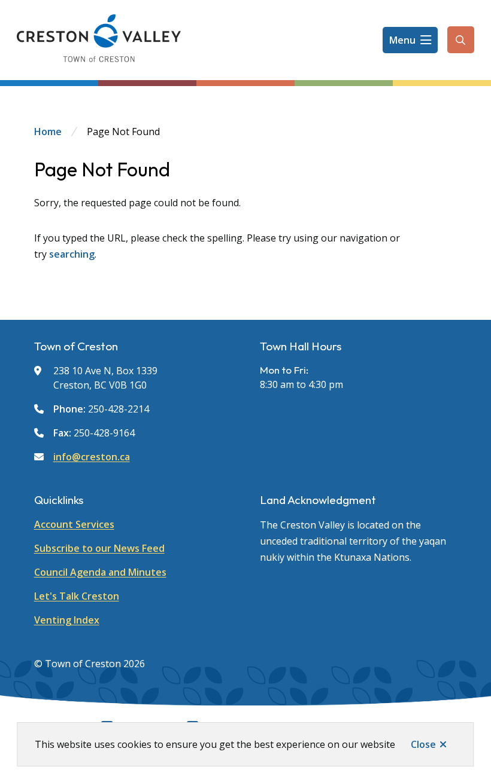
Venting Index (66, 620)
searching (72, 254)
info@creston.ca (91, 456)
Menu (402, 40)
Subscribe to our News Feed (99, 548)
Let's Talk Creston (76, 596)
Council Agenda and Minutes (100, 572)
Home (48, 131)
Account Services (74, 524)
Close (423, 744)
